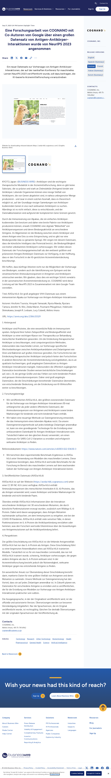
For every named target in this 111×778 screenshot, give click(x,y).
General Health (35, 643)
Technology (20, 639)
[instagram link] (107, 768)
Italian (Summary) (95, 71)
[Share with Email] (26, 58)
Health (68, 639)
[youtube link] (97, 768)
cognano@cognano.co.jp (12, 630)
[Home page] (11, 9)
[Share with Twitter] (16, 58)
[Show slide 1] (13, 164)
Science (46, 643)
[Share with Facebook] (21, 58)
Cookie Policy (55, 774)
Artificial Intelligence (59, 643)
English (91, 58)
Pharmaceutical (22, 643)
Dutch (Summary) (95, 75)
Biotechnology (58, 639)
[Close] (108, 774)
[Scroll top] (103, 707)
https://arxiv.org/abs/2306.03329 (24, 316)
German (91, 66)
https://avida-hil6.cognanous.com (51, 481)
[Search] (96, 3)
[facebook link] (102, 768)
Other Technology (43, 639)
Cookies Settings (77, 773)
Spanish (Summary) (96, 62)
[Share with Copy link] (31, 58)
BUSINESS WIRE (26, 181)
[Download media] (75, 146)
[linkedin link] (92, 768)
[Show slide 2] (39, 164)
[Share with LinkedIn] (12, 58)
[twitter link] (86, 768)
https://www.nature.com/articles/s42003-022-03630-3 (49, 448)
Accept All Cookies (93, 773)
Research (30, 639)
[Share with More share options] (35, 58)
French (100, 66)
